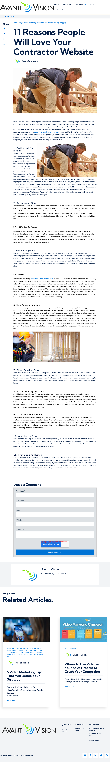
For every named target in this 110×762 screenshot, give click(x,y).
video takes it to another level (42, 279)
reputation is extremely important (47, 132)
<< (9, 16)
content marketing (52, 22)
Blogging (63, 22)
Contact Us (59, 10)
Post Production (30, 650)
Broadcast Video (26, 648)
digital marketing (30, 654)
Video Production (36, 652)
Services (79, 4)
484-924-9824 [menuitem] (66, 730)
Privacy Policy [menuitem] (94, 740)
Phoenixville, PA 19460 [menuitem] (95, 734)
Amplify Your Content (15, 654)
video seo (40, 22)
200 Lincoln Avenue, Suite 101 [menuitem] (96, 729)
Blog (91, 4)
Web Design (18, 22)
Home (56, 4)
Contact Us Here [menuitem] (79, 729)
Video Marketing (30, 22)
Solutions (67, 4)
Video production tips (15, 650)
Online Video (24, 652)
